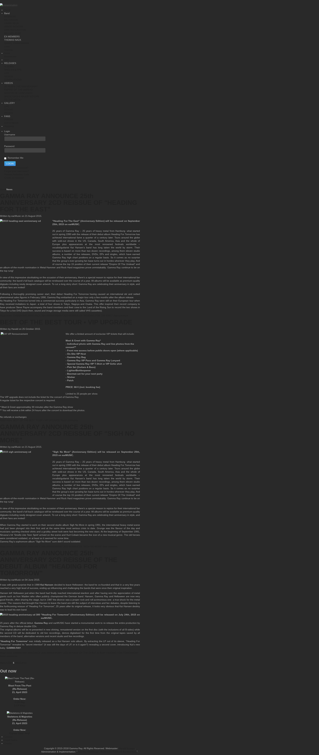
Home (3, 189)
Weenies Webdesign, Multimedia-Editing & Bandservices (107, 751)
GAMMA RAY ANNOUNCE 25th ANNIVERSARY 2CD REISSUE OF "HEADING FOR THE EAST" (68, 202)
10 (19, 662)
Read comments (69, 420)
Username (9, 134)
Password (9, 146)
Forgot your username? (16, 171)
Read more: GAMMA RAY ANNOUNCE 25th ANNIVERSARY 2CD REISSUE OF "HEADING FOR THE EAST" (56, 315)
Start (2, 662)
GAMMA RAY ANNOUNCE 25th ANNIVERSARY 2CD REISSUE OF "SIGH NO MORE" (67, 433)
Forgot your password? (16, 167)
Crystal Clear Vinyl (19, 733)
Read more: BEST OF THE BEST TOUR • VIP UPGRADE (30, 420)
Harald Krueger (127, 748)
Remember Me (14, 157)
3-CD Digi (19, 702)
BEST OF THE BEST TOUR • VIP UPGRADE (66, 322)
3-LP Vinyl (19, 705)
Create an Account (14, 177)
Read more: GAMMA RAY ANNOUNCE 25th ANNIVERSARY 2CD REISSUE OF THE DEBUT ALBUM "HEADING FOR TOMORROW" (69, 653)
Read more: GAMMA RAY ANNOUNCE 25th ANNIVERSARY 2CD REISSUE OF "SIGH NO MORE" (51, 546)
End (24, 662)
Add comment (120, 315)
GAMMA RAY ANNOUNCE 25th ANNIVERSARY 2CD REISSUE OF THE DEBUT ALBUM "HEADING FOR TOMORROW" (58, 563)
